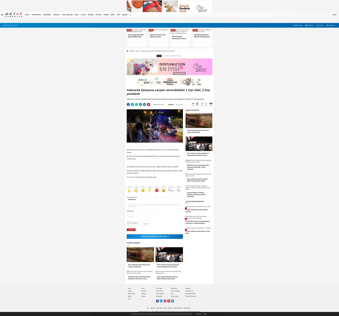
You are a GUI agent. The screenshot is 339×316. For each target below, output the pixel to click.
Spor (118, 14)
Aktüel (27, 14)
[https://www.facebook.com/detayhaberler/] (157, 301)
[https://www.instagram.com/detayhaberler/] (165, 301)
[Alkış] (136, 187)
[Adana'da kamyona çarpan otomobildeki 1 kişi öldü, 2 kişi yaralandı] (155, 126)
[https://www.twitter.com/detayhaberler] (161, 301)
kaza (158, 156)
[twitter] (132, 104)
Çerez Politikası (177, 308)
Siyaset (83, 14)
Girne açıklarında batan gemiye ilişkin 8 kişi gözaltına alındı (167, 277)
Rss (148, 308)
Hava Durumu (189, 291)
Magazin (124, 14)
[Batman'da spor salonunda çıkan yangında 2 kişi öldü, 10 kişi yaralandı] (140, 272)
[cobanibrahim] (172, 301)
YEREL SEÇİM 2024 (67, 14)
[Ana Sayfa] (127, 51)
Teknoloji (56, 14)
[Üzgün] (178, 187)
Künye (165, 308)
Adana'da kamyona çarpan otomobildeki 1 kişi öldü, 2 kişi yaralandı (158, 51)
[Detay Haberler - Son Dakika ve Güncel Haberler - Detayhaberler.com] (13, 14)
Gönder (131, 229)
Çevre (143, 288)
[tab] (132, 199)
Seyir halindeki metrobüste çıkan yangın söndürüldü (139, 265)
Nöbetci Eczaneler (191, 296)
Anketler (188, 288)
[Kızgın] (156, 187)
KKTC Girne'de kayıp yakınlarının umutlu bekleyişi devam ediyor (168, 265)
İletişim (170, 308)
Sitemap (152, 308)
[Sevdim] (143, 187)
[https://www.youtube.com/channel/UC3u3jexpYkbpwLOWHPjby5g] (168, 301)
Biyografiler (159, 296)
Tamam (205, 314)
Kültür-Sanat (131, 293)
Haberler (132, 51)
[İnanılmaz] (171, 187)
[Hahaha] (163, 187)
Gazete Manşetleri (191, 293)
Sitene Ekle (159, 308)
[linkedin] (144, 104)
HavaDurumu (47, 14)
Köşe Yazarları (160, 293)
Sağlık (129, 296)
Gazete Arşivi (174, 296)
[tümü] (130, 14)
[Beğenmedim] (149, 187)
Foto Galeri (310, 25)
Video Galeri (298, 25)
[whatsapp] (136, 104)
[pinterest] (148, 104)
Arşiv (172, 293)
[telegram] (140, 104)
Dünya (113, 14)
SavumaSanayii (36, 14)
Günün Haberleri (175, 291)
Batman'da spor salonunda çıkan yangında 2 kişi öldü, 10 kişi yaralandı (139, 278)
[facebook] (128, 104)
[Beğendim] (129, 187)
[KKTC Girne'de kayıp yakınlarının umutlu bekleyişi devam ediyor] (169, 254)
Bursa (77, 14)
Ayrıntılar (198, 314)
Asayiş (137, 51)
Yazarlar (320, 25)
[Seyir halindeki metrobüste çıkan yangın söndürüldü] (140, 254)
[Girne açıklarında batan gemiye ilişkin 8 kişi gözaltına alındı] (169, 272)
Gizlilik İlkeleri (187, 308)
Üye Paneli (331, 25)
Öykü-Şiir (98, 14)
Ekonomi (90, 14)
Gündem (106, 14)
